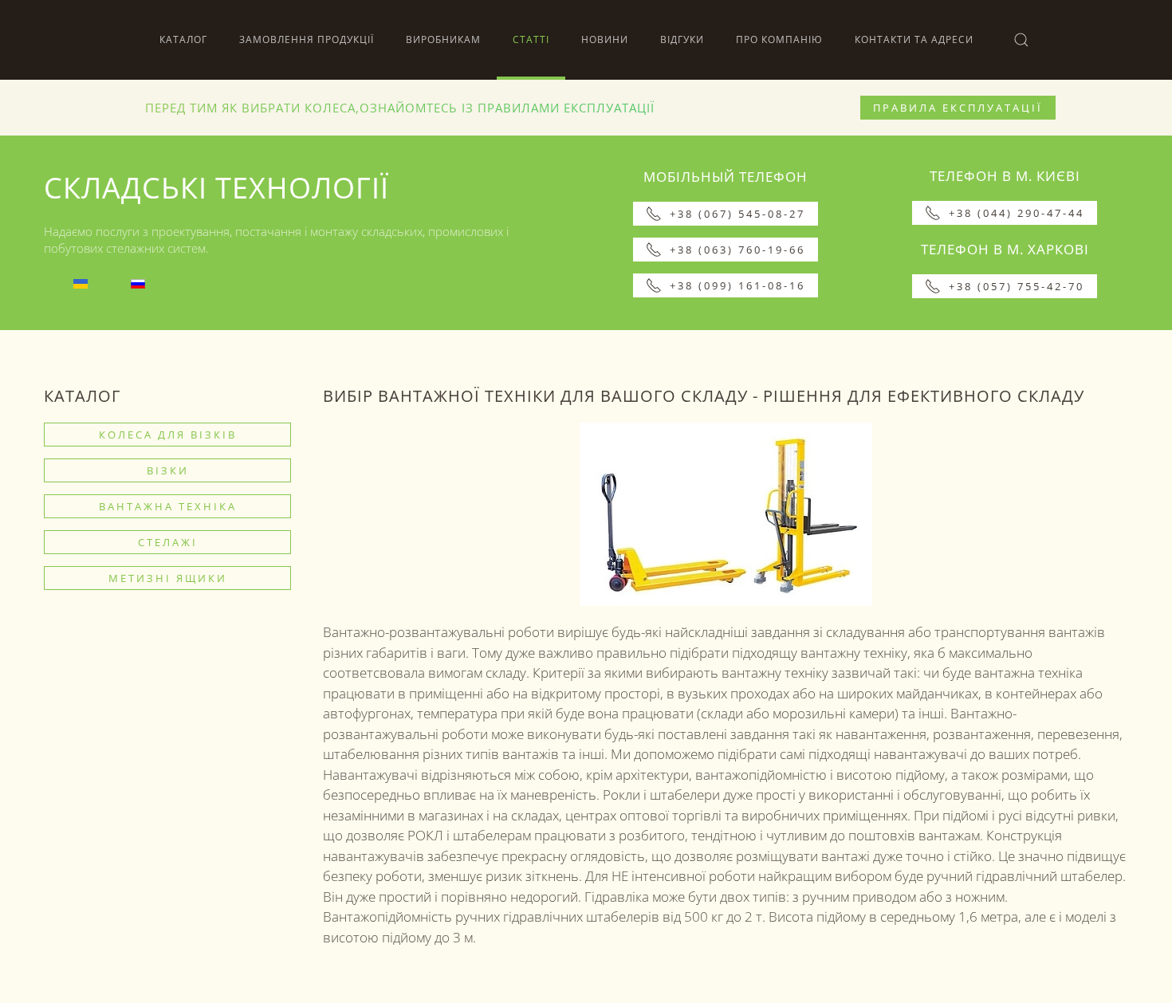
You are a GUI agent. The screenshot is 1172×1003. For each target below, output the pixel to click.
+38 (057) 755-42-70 (1016, 286)
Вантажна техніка (168, 506)
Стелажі (168, 542)
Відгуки (682, 39)
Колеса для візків (168, 434)
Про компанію (779, 39)
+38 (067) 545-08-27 (737, 213)
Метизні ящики (167, 578)
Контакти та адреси (914, 39)
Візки (168, 470)
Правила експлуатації (958, 107)
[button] (1021, 40)
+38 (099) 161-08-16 (737, 285)
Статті (531, 39)
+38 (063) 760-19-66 (737, 249)
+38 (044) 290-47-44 (1016, 213)
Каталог (183, 39)
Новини (604, 39)
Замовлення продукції (306, 39)
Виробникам (443, 39)
